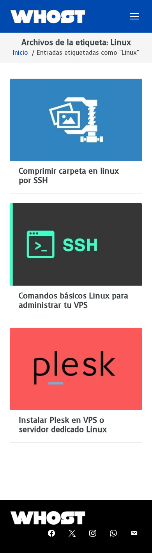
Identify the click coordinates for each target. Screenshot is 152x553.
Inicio (20, 53)
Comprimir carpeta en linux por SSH (69, 176)
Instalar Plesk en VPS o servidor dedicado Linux (63, 425)
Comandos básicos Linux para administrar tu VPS (73, 301)
